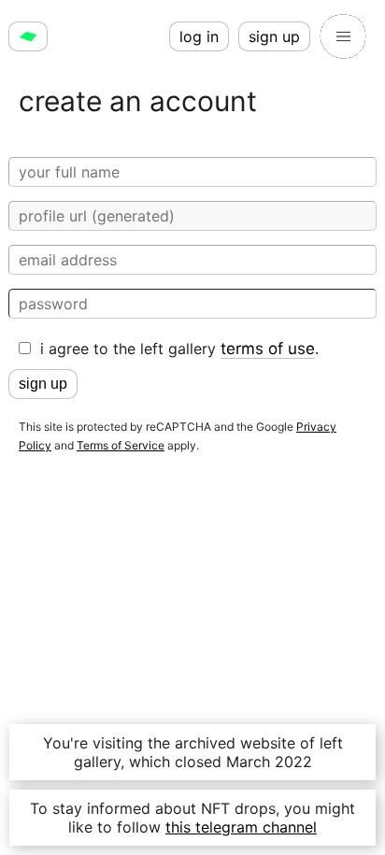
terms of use (268, 348)
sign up (274, 36)
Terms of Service (120, 445)
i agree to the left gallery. (179, 348)
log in (199, 36)
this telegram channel (241, 827)
